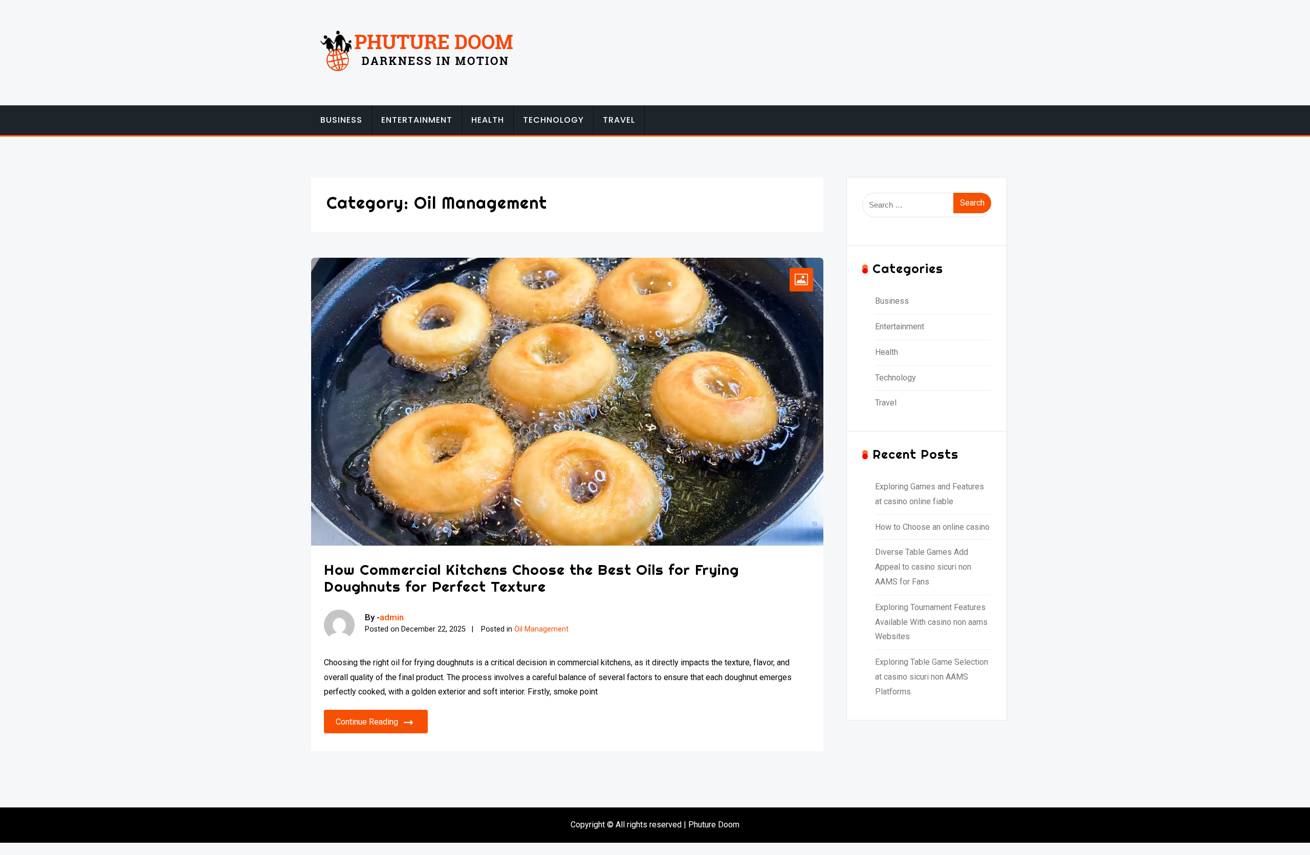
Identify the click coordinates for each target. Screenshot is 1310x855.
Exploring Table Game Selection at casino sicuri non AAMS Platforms (931, 676)
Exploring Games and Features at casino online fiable (929, 494)
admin (392, 617)
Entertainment (416, 120)
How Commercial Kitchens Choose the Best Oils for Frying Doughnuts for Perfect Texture (531, 578)
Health (487, 120)
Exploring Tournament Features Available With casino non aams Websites (931, 622)
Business (341, 120)
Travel (619, 120)
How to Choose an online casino (932, 527)
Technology (553, 120)
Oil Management (541, 629)
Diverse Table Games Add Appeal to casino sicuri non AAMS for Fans (923, 567)
